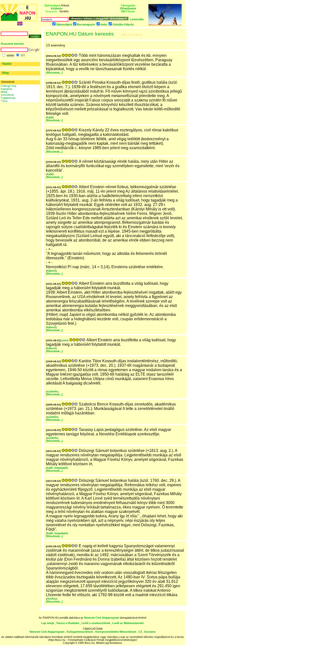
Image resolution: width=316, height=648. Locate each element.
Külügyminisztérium (80, 631)
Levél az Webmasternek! (128, 623)
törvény (52, 598)
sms (65, 340)
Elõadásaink (128, 8)
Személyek (7, 94)
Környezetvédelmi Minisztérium (115, 631)
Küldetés (56, 8)
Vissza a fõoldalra (67, 623)
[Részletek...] (54, 72)
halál (50, 117)
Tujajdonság (8, 97)
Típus (4, 100)
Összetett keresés (12, 43)
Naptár (7, 63)
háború (51, 270)
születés (52, 391)
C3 (140, 631)
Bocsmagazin (86, 24)
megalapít (60, 467)
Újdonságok (64, 24)
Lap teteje (47, 623)
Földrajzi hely (9, 85)
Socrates (150, 631)
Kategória (6, 88)
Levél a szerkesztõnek (95, 623)
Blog (5, 73)
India (103, 24)
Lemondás (137, 19)
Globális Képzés (123, 24)
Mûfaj (4, 91)
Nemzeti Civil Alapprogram (102, 617)
